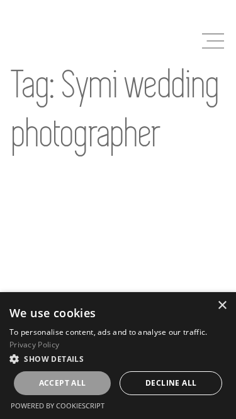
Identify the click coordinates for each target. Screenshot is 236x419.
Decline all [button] (170, 383)
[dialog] (118, 355)
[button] (118, 358)
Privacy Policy (34, 344)
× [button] (222, 305)
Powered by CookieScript (57, 405)
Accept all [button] (62, 383)
